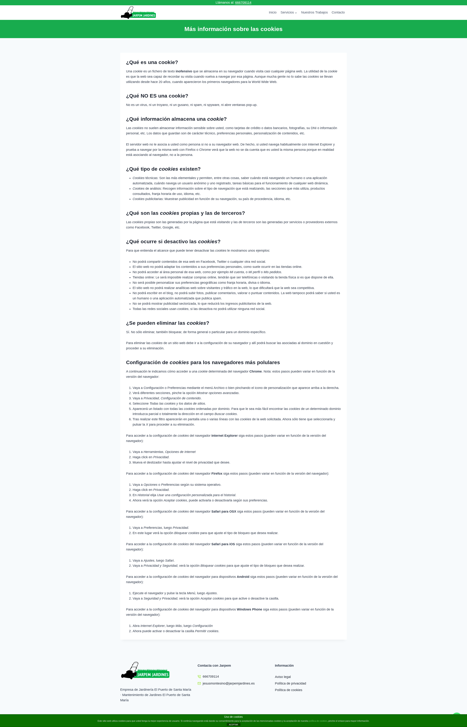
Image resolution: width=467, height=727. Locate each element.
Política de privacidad (290, 683)
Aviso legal (283, 677)
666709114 (243, 2)
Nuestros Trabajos (314, 12)
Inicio (273, 12)
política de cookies (318, 721)
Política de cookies (288, 690)
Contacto (338, 12)
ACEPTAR (233, 725)
